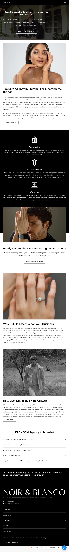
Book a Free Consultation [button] (34, 261)
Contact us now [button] (11, 122)
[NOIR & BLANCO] (9, 2)
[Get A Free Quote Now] (64, 547)
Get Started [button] (9, 419)
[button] (65, 2)
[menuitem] (6, 542)
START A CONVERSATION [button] (11, 481)
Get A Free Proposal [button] (26, 31)
